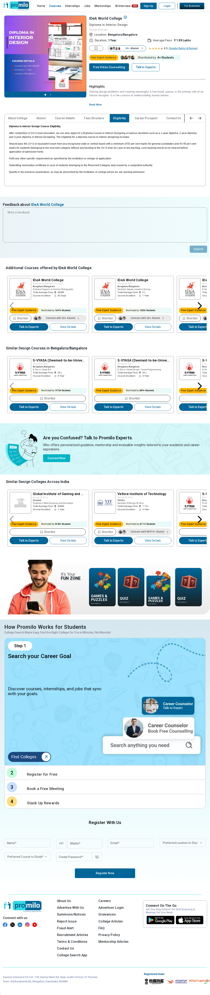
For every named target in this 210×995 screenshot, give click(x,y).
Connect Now (57, 458)
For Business (192, 5)
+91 (61, 843)
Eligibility (119, 118)
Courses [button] (55, 6)
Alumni (41, 118)
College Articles (110, 921)
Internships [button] (72, 6)
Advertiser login (111, 908)
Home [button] (41, 6)
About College (17, 118)
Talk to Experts (29, 327)
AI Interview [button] (123, 6)
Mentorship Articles (113, 942)
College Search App (72, 955)
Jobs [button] (87, 6)
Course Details (65, 118)
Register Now (105, 873)
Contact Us (173, 118)
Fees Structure (94, 118)
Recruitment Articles (72, 935)
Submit (198, 249)
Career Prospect (146, 118)
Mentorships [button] (103, 6)
